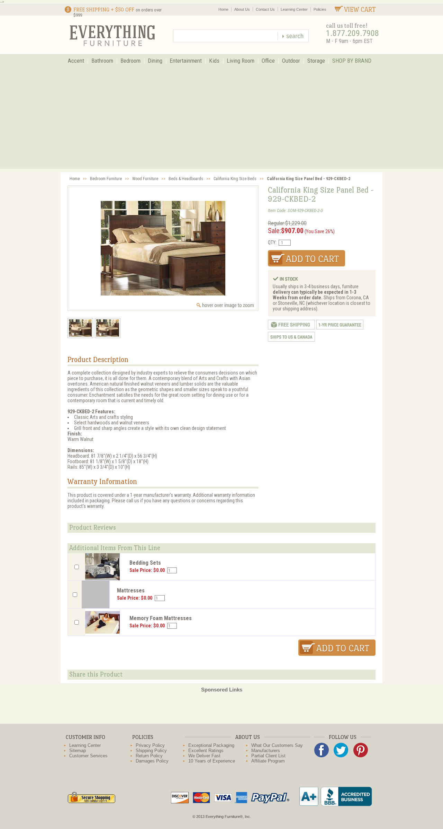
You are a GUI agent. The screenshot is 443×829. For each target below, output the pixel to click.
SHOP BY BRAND (351, 60)
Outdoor (291, 60)
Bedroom (130, 60)
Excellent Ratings (206, 750)
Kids (214, 60)
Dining (155, 60)
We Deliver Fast (204, 755)
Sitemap (77, 750)
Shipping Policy (151, 750)
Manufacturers (265, 750)
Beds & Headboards (186, 178)
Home (223, 9)
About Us (242, 9)
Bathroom (102, 60)
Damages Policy (152, 761)
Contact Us (265, 9)
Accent (76, 60)
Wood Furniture (145, 178)
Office (268, 60)
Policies (320, 9)
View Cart (360, 9)
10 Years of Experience (211, 761)
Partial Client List (268, 755)
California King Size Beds (235, 178)
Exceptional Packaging (211, 745)
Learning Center (294, 9)
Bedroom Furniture (106, 178)
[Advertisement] (221, 120)
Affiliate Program (268, 761)
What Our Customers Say (277, 745)
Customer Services (88, 755)
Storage (316, 60)
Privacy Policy (150, 745)
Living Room (240, 60)
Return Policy (149, 755)
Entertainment (186, 60)
